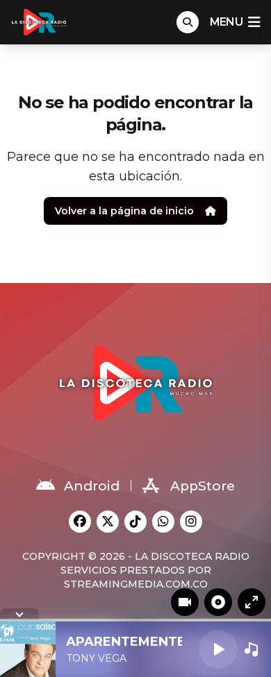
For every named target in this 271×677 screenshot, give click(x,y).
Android (92, 486)
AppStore (202, 486)
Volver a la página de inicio (124, 211)
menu (226, 21)
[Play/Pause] (218, 649)
